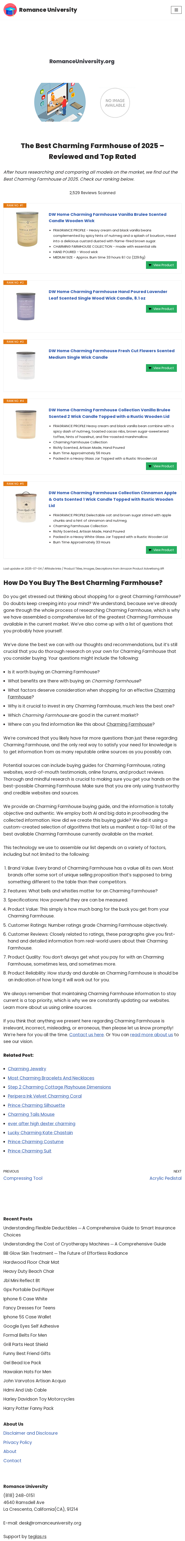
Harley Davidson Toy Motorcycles (38, 1399)
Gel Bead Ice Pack (22, 1363)
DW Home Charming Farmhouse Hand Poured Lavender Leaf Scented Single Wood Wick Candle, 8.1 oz (108, 295)
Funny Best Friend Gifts (27, 1353)
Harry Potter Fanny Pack (28, 1408)
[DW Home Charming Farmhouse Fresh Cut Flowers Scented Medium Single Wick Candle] (26, 366)
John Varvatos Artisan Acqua (34, 1381)
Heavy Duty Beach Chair (28, 1271)
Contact (12, 1461)
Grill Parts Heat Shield (25, 1344)
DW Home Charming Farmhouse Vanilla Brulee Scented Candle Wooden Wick (107, 218)
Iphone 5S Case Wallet (27, 1317)
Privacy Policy (17, 1442)
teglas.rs (37, 1537)
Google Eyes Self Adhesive (31, 1326)
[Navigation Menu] (176, 10)
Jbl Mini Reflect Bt (21, 1281)
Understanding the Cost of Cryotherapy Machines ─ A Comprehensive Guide (84, 1244)
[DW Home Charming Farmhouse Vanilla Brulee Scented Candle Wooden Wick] (26, 229)
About (9, 1451)
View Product (163, 265)
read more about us (151, 1035)
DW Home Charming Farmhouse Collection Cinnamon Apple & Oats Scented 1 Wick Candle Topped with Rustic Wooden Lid (113, 499)
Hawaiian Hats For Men (27, 1372)
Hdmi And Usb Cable (25, 1390)
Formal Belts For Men (25, 1335)
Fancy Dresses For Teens (29, 1308)
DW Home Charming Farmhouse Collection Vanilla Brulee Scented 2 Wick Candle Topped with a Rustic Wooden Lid (109, 413)
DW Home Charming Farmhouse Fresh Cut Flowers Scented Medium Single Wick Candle (112, 354)
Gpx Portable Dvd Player (28, 1290)
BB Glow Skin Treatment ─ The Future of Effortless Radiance (65, 1253)
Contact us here (86, 1035)
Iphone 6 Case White (25, 1299)
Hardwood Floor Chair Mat (31, 1262)
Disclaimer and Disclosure (30, 1433)
